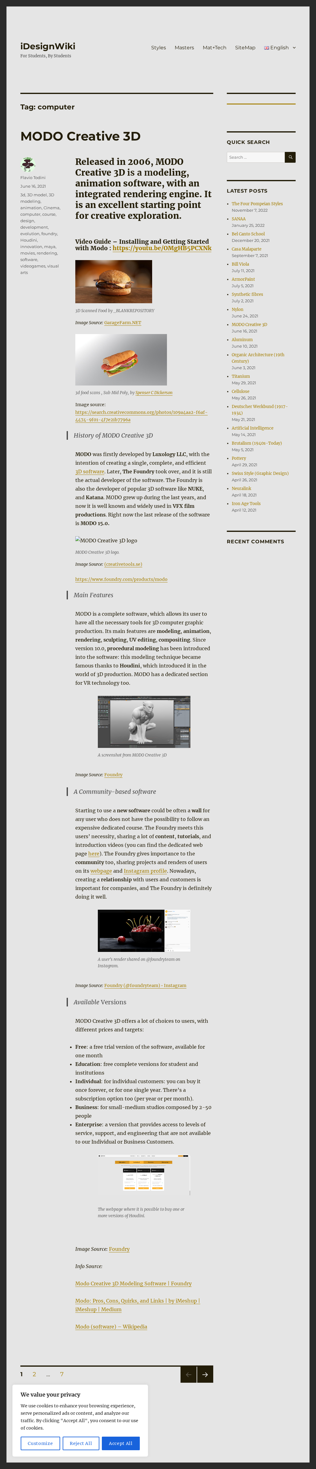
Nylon (237, 309)
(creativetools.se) (123, 564)
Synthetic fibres (247, 294)
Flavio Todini (33, 177)
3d (22, 194)
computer (30, 214)
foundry (49, 233)
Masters (184, 48)
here (93, 854)
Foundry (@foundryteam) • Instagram (145, 985)
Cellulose (240, 391)
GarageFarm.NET (122, 322)
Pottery (239, 458)
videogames (32, 265)
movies (27, 253)
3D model (37, 194)
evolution (30, 233)
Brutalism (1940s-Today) (257, 443)
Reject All (81, 1443)
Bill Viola (240, 264)
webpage (101, 871)
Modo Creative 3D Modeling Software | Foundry (133, 1283)
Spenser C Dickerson (154, 392)
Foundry (113, 774)
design (27, 220)
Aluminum (242, 339)
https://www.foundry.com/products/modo (121, 579)
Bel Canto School (248, 234)
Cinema (52, 207)
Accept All (121, 1443)
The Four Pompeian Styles (257, 203)
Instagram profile (145, 871)
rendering (47, 253)
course (49, 214)
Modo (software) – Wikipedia (111, 1327)
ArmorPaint (243, 279)
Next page (205, 1382)
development (34, 227)
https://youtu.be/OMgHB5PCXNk (162, 248)
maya (50, 246)
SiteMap (245, 48)
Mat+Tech (215, 48)
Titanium (241, 376)
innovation (31, 246)
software (28, 259)
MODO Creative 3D (80, 136)
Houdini (28, 240)
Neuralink (241, 488)
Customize (40, 1443)
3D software (89, 471)
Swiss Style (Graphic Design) (260, 473)
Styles (158, 48)
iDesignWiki (47, 46)
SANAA (239, 219)
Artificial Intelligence (252, 428)
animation (31, 207)
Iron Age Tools (246, 503)
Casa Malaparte (246, 249)
